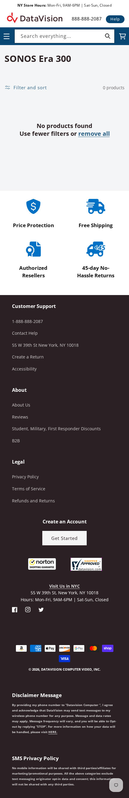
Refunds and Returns (33, 501)
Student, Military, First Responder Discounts (56, 428)
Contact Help (25, 333)
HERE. (52, 732)
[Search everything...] (107, 36)
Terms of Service (28, 489)
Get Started (64, 538)
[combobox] (64, 36)
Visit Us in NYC (64, 586)
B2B (16, 440)
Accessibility (24, 369)
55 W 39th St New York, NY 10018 (45, 345)
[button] (0, 767)
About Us (21, 405)
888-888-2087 (87, 19)
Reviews (20, 417)
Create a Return (28, 357)
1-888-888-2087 (27, 321)
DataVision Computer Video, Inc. (70, 669)
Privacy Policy (25, 477)
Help (115, 19)
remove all (94, 134)
